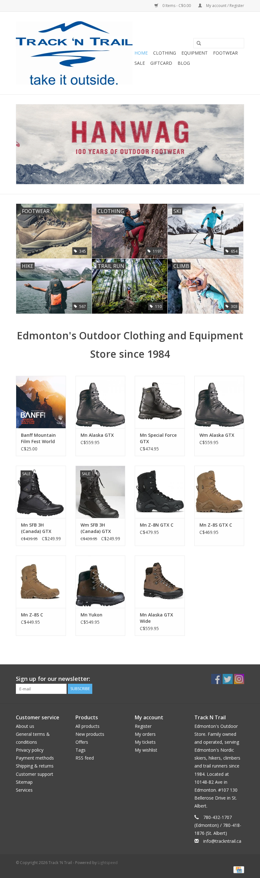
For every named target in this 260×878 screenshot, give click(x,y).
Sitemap (24, 782)
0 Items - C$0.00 (176, 5)
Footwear (225, 53)
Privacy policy (29, 750)
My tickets (145, 742)
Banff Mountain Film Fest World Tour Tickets (38, 438)
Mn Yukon (91, 615)
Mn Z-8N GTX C (156, 525)
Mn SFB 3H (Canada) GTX (36, 528)
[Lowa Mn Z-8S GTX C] (219, 492)
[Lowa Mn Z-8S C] (41, 581)
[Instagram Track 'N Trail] (239, 679)
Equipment (194, 53)
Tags (80, 750)
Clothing (164, 53)
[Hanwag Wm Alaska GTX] (219, 402)
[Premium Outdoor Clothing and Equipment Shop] (74, 53)
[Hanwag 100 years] (130, 144)
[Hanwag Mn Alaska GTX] (100, 402)
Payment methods (35, 758)
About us (25, 726)
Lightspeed (108, 862)
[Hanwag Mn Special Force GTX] (160, 402)
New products (89, 734)
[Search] (196, 43)
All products (87, 726)
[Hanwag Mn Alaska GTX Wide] (160, 581)
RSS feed (84, 758)
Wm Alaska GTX (216, 435)
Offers (81, 742)
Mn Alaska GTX (97, 435)
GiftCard (161, 63)
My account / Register (224, 5)
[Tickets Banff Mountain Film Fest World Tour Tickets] (41, 402)
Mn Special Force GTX (158, 438)
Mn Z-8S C (32, 615)
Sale (139, 63)
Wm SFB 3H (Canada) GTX (96, 528)
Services (24, 790)
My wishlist (146, 750)
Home (141, 53)
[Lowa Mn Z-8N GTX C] (160, 492)
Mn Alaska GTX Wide (156, 618)
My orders (145, 734)
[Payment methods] (237, 869)
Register (143, 726)
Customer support (34, 774)
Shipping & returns (35, 766)
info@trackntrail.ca (222, 841)
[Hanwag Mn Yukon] (100, 581)
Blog (184, 63)
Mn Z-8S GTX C (215, 525)
